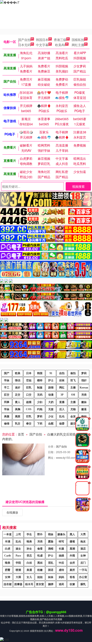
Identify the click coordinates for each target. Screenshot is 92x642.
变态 (29, 555)
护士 (51, 380)
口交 (28, 394)
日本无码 (24, 45)
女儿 (29, 577)
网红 (62, 387)
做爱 (62, 423)
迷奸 (17, 387)
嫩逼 (84, 409)
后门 (83, 562)
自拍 (62, 373)
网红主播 (78, 45)
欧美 (17, 373)
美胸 (17, 409)
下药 (39, 423)
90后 (61, 562)
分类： (52, 446)
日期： (52, 452)
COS (28, 409)
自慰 (51, 423)
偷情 (6, 423)
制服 (39, 387)
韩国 (39, 373)
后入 (62, 409)
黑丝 (40, 562)
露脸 (50, 541)
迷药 (61, 584)
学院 (18, 562)
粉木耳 (29, 584)
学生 (29, 534)
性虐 (40, 555)
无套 (51, 409)
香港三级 (60, 39)
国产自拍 (24, 39)
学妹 (6, 380)
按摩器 (18, 584)
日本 (28, 373)
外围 (72, 555)
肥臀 (7, 570)
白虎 (7, 548)
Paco (18, 555)
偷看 (40, 548)
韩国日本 (42, 39)
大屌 (18, 577)
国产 (6, 373)
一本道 (8, 534)
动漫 (51, 394)
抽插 (61, 555)
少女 (51, 416)
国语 (50, 570)
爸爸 (72, 577)
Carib (7, 555)
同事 (6, 402)
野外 (40, 534)
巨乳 (28, 387)
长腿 (61, 548)
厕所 (72, 570)
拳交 (28, 423)
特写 (61, 541)
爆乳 (83, 584)
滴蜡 (50, 548)
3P (62, 394)
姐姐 (40, 577)
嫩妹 (84, 402)
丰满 (7, 541)
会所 (72, 562)
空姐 (28, 380)
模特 (39, 380)
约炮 (39, 409)
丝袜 (62, 380)
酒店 (83, 548)
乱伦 (62, 416)
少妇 (39, 402)
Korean (84, 387)
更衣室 (40, 584)
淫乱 (50, 562)
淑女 (18, 548)
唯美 (29, 541)
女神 (83, 555)
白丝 (29, 562)
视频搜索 (78, 186)
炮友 (83, 541)
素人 (17, 402)
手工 (6, 387)
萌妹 (50, 534)
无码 (39, 394)
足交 (17, 394)
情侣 (17, 380)
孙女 (29, 548)
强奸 (84, 380)
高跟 (17, 416)
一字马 (83, 570)
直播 (62, 402)
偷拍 (73, 373)
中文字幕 (42, 45)
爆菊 (72, 541)
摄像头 (61, 534)
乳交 (17, 423)
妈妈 (61, 577)
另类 (84, 394)
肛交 (6, 394)
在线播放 (12, 512)
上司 (18, 534)
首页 (21, 434)
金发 (73, 416)
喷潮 (18, 570)
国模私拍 (78, 39)
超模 (28, 402)
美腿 (6, 416)
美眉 (29, 570)
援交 (73, 423)
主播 (73, 387)
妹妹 (50, 577)
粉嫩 (40, 570)
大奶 (51, 402)
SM (73, 394)
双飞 (73, 380)
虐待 (61, 570)
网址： (52, 457)
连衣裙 (8, 584)
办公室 (83, 577)
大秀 (83, 534)
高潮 (72, 548)
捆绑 (50, 584)
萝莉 (84, 373)
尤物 (73, 409)
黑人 (72, 534)
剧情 (51, 387)
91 (51, 373)
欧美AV (60, 45)
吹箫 (72, 584)
